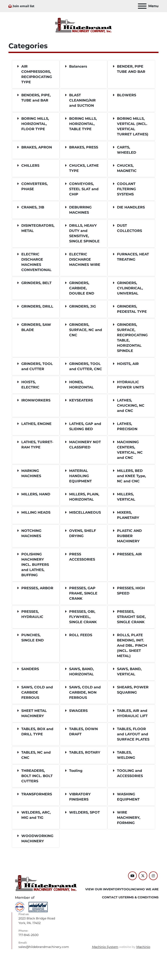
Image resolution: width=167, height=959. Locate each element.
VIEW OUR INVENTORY (103, 889)
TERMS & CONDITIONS (141, 897)
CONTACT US (112, 897)
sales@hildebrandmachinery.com (43, 947)
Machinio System (105, 947)
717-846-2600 (28, 935)
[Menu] (142, 6)
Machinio (143, 947)
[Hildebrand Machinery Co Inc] (46, 883)
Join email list (23, 6)
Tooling (129, 889)
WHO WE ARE (147, 889)
